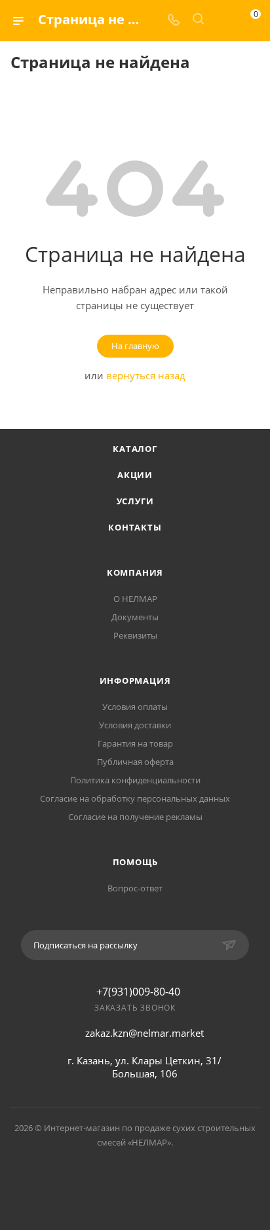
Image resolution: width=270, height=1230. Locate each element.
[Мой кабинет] (223, 20)
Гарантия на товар (135, 743)
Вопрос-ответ (135, 888)
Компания (135, 572)
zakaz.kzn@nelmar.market (144, 1032)
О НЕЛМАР (135, 599)
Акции (135, 475)
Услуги (135, 501)
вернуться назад (145, 375)
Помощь (135, 862)
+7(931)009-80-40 (138, 991)
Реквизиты (135, 635)
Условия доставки (135, 725)
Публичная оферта (135, 762)
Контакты (134, 527)
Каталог (135, 449)
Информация (135, 680)
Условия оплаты (135, 707)
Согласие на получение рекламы (135, 817)
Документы (135, 617)
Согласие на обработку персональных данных (135, 798)
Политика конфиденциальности (135, 780)
